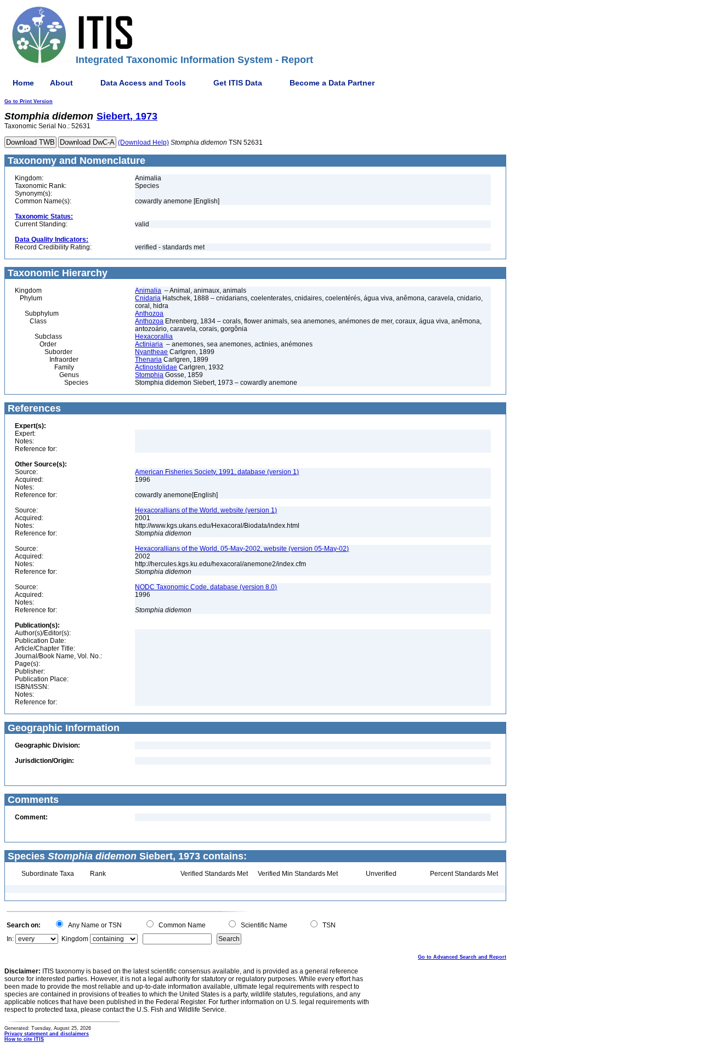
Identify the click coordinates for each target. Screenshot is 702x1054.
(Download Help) (143, 142)
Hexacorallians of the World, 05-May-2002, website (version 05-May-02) (242, 548)
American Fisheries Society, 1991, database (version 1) (217, 472)
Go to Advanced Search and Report (462, 957)
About (61, 82)
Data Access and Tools (143, 82)
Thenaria (148, 359)
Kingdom (74, 939)
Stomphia (149, 375)
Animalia (148, 290)
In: (10, 939)
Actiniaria (149, 344)
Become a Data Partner (332, 82)
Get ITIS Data (237, 82)
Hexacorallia (154, 336)
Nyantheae (151, 352)
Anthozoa (149, 313)
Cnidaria (148, 298)
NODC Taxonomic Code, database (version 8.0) (206, 587)
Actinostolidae (156, 367)
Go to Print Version (28, 101)
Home (23, 82)
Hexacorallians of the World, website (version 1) (206, 510)
